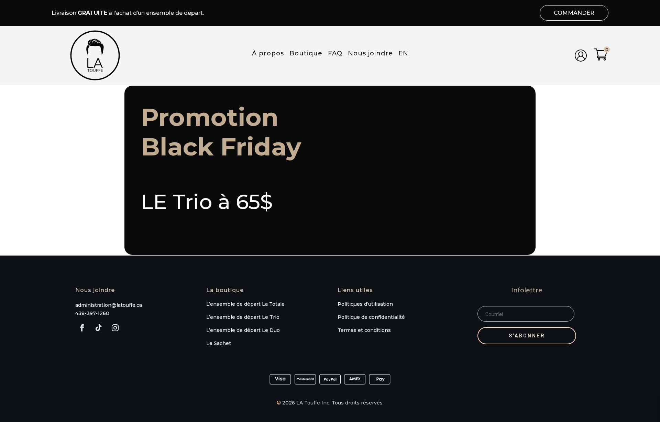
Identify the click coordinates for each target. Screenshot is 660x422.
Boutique (305, 55)
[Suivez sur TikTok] (99, 328)
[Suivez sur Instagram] (115, 328)
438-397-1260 (92, 313)
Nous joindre (370, 55)
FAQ (335, 55)
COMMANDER (574, 13)
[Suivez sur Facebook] (82, 328)
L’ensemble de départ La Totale (245, 304)
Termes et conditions (364, 330)
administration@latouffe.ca (108, 305)
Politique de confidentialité (372, 317)
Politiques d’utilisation (365, 304)
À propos (268, 55)
